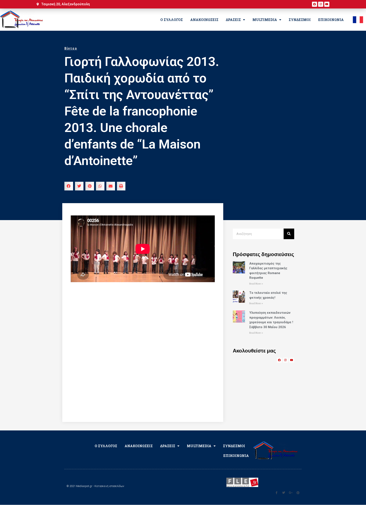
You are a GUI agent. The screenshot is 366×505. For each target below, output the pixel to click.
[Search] (289, 234)
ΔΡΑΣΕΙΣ (233, 19)
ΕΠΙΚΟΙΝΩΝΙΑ (331, 19)
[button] (68, 186)
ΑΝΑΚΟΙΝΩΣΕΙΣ (204, 19)
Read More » (256, 283)
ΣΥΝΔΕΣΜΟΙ (300, 19)
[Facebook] (314, 4)
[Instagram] (320, 4)
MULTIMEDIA (264, 19)
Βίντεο (70, 48)
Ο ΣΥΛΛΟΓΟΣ (171, 19)
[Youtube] (326, 4)
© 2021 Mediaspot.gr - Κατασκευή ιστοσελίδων (95, 486)
